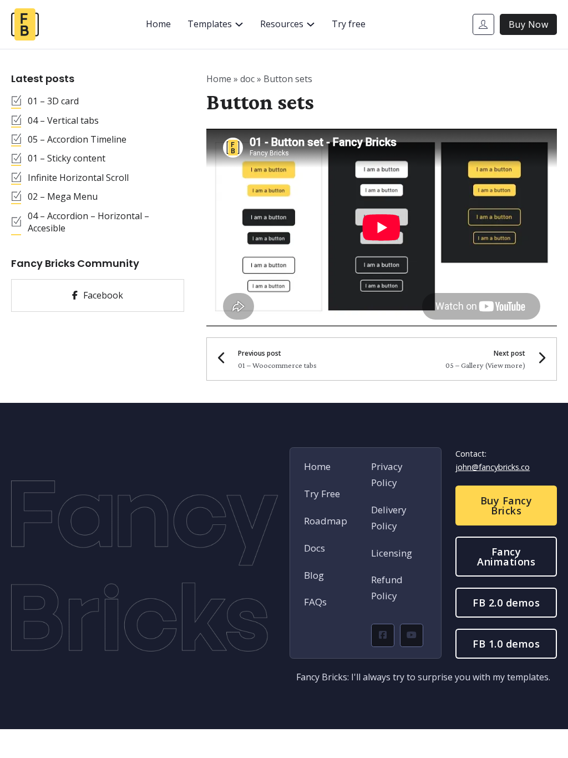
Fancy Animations (506, 556)
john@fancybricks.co (492, 467)
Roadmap (325, 520)
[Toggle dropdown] (239, 24)
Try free (349, 24)
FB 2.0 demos (506, 602)
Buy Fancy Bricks (506, 505)
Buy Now (529, 24)
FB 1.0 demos (506, 643)
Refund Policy (387, 587)
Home (158, 24)
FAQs (315, 601)
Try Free (322, 493)
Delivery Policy (389, 517)
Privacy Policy (387, 474)
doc (247, 79)
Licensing (391, 553)
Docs (314, 548)
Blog (314, 575)
